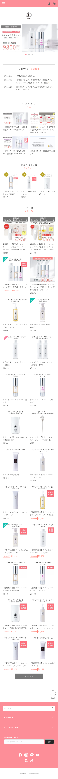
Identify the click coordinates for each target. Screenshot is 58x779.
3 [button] (32, 54)
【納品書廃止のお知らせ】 (26, 76)
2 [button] (29, 54)
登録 (49, 741)
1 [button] (25, 54)
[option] (29, 38)
